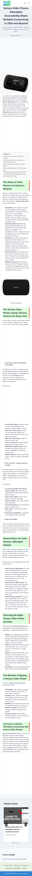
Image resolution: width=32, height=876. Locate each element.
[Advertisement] (16, 56)
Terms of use (17, 865)
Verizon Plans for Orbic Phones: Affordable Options (14, 165)
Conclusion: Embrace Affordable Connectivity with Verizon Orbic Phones (14, 175)
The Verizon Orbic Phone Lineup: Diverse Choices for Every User (13, 161)
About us (25, 865)
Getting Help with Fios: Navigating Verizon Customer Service (14, 829)
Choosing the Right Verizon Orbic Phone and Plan (14, 169)
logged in (12, 859)
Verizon (10, 27)
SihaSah (14, 873)
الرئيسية (5, 27)
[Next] (26, 824)
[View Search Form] (25, 3)
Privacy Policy (8, 865)
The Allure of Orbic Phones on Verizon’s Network (13, 157)
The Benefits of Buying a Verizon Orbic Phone (14, 172)
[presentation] (16, 815)
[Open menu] (28, 3)
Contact (24, 868)
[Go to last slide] (6, 824)
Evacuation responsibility (13, 868)
